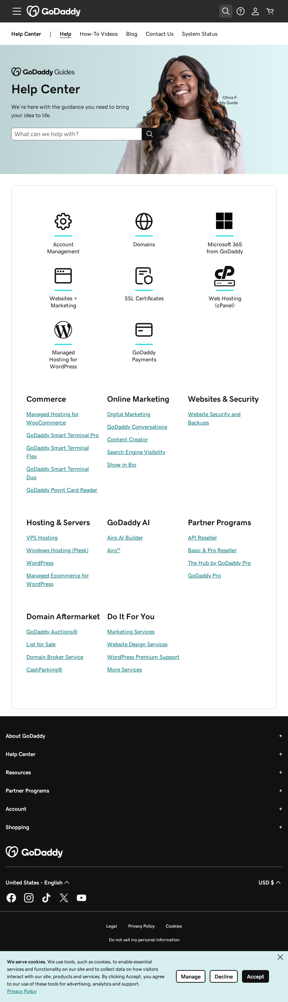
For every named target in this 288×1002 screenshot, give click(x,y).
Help (65, 33)
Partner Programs (27, 790)
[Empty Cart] (270, 11)
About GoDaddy (25, 736)
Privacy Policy (141, 926)
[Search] (149, 134)
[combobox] (79, 134)
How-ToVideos (99, 33)
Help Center (20, 754)
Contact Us (160, 33)
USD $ (266, 882)
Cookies (174, 926)
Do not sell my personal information (144, 939)
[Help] (240, 11)
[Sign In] (255, 11)
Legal (111, 926)
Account (16, 808)
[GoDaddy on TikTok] (46, 901)
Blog (131, 33)
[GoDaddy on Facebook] (11, 901)
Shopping (17, 827)
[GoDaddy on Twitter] (64, 901)
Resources (18, 772)
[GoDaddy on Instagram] (28, 901)
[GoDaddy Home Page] (35, 852)
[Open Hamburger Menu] (14, 11)
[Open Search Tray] (226, 11)
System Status (199, 33)
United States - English (34, 882)
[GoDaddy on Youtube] (81, 901)
